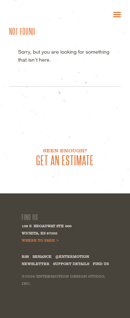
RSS (25, 256)
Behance (42, 256)
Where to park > (40, 240)
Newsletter (35, 264)
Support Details (71, 264)
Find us (101, 264)
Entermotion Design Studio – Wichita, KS (43, 14)
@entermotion (72, 256)
